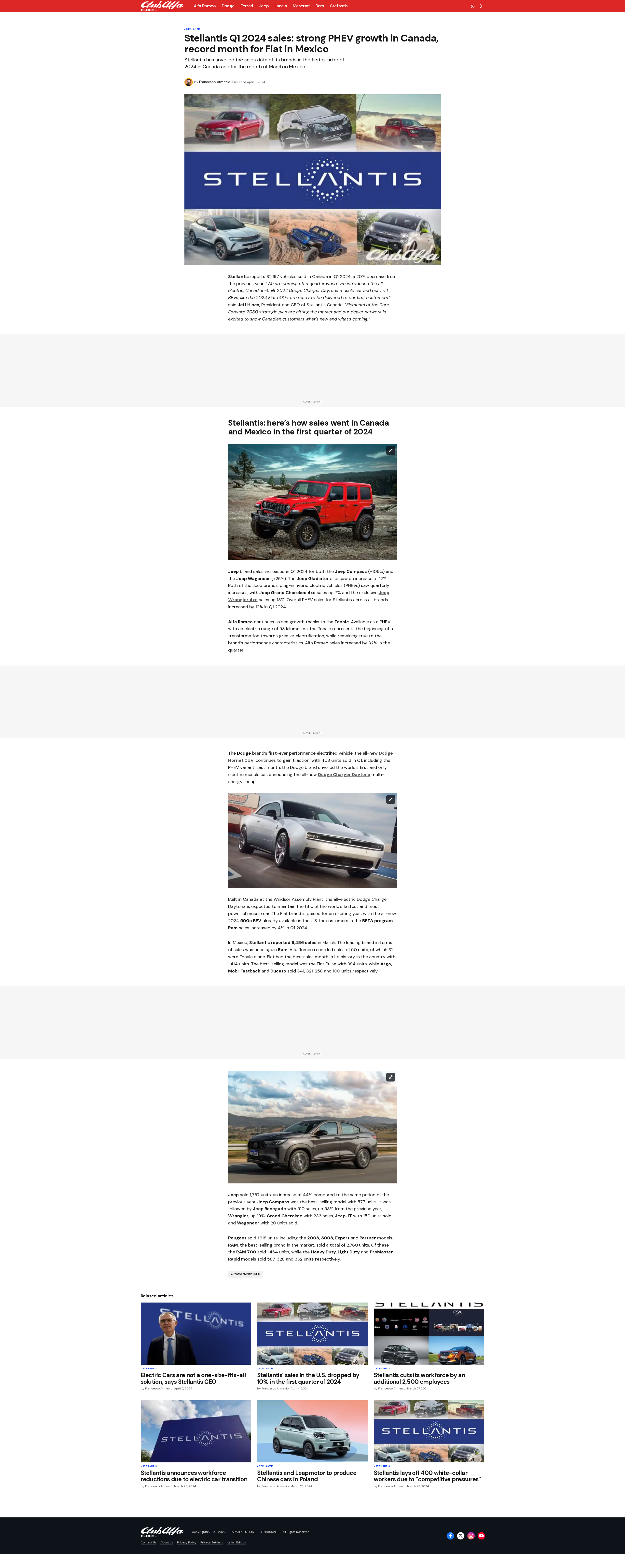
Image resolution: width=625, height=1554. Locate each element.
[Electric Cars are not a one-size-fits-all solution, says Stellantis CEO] (196, 1334)
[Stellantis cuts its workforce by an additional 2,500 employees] (429, 1334)
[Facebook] (450, 1536)
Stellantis (193, 29)
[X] (461, 1536)
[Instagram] (471, 1536)
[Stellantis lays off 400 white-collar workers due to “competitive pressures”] (429, 1431)
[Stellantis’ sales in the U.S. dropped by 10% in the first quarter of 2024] (312, 1334)
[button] (473, 6)
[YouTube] (481, 1536)
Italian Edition (236, 1542)
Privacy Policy (186, 1542)
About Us (166, 1542)
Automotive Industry (245, 1274)
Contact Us (148, 1542)
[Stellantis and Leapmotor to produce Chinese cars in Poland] (312, 1431)
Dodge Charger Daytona (344, 774)
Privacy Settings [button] (211, 1542)
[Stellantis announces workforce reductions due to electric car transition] (196, 1431)
